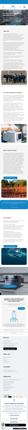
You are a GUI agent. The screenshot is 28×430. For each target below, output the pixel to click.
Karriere (5, 360)
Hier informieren (10, 177)
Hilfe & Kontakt (6, 340)
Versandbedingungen (8, 382)
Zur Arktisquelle (10, 286)
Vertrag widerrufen (10, 349)
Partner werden (7, 357)
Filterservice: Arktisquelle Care (10, 343)
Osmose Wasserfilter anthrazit (10, 371)
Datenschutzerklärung (8, 381)
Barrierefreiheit (7, 384)
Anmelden (21, 308)
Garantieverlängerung (8, 346)
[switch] (3, 428)
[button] (3, 7)
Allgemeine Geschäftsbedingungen (11, 379)
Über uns (5, 358)
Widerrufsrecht (6, 388)
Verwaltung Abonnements (9, 345)
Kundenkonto (6, 342)
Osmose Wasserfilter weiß (9, 370)
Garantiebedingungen (8, 387)
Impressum (6, 390)
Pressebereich (6, 361)
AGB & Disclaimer (7, 385)
